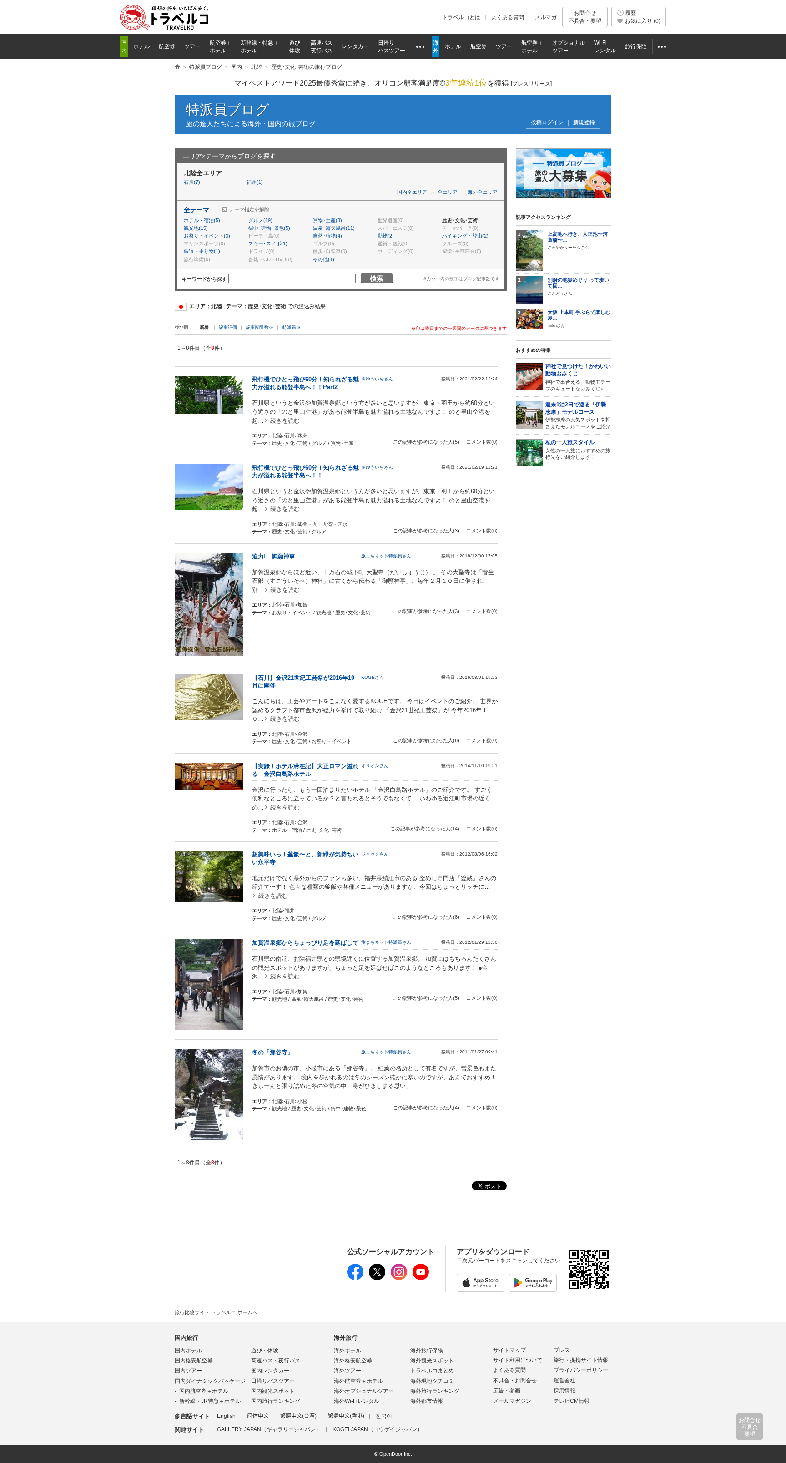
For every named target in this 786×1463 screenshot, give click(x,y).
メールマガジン (512, 1401)
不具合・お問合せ (515, 1380)
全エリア (448, 192)
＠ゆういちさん (377, 378)
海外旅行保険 (426, 1350)
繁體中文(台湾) (298, 1416)
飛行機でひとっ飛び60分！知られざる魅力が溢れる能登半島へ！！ (305, 471)
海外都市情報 (426, 1401)
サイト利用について (517, 1360)
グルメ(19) (260, 220)
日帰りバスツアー (273, 1381)
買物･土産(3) (327, 220)
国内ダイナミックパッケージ (210, 1381)
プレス (562, 1350)
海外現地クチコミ (432, 1381)
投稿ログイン (547, 123)
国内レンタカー (270, 1370)
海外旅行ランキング (434, 1391)
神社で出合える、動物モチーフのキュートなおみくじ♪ (578, 377)
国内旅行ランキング (275, 1401)
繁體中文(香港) (346, 1416)
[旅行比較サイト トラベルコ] (177, 67)
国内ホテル (188, 1350)
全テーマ (196, 209)
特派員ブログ (227, 109)
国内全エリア (412, 192)
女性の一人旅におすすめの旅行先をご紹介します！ (577, 449)
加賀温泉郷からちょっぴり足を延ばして (305, 942)
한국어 (384, 1416)
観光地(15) (196, 228)
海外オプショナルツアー (364, 1391)
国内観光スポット (273, 1391)
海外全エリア (483, 192)
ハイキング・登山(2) (465, 235)
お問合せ (585, 17)
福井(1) (255, 182)
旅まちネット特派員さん (386, 555)
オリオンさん (374, 765)
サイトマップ (509, 1350)
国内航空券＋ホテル (203, 1391)
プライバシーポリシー (581, 1370)
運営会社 (564, 1380)
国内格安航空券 (194, 1360)
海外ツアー (347, 1370)
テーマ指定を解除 (249, 209)
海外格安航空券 (353, 1360)
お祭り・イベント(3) (207, 235)
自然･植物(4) (327, 235)
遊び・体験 (264, 1350)
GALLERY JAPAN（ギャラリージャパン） (269, 1429)
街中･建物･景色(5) (269, 228)
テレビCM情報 (572, 1401)
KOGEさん (372, 677)
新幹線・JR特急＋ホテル (210, 1401)
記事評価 (228, 327)
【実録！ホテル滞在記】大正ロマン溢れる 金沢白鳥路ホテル (305, 770)
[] (531, 84)
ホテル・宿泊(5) (202, 220)
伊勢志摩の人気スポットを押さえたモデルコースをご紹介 (577, 415)
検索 (376, 278)
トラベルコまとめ (432, 1370)
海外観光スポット (432, 1360)
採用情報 (564, 1390)
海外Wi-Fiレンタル (356, 1401)
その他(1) (323, 259)
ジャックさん (374, 853)
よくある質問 (507, 17)
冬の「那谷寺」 (275, 1052)
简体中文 (258, 1416)
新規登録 (584, 123)
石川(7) (192, 182)
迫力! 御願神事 (276, 556)
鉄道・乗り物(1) (202, 251)
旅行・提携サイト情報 (581, 1360)
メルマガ (546, 17)
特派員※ (291, 327)
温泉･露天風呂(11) (334, 228)
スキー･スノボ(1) (267, 243)
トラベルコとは (461, 17)
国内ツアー (188, 1370)
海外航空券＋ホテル (358, 1381)
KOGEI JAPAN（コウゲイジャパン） (378, 1429)
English (226, 1416)
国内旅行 (186, 1337)
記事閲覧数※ (259, 327)
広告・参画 (506, 1390)
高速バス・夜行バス (275, 1360)
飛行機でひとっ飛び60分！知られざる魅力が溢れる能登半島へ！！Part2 (305, 383)
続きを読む (285, 420)
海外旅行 (346, 1337)
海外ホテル (347, 1350)
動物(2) (386, 235)
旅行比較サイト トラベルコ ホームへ (216, 1312)
